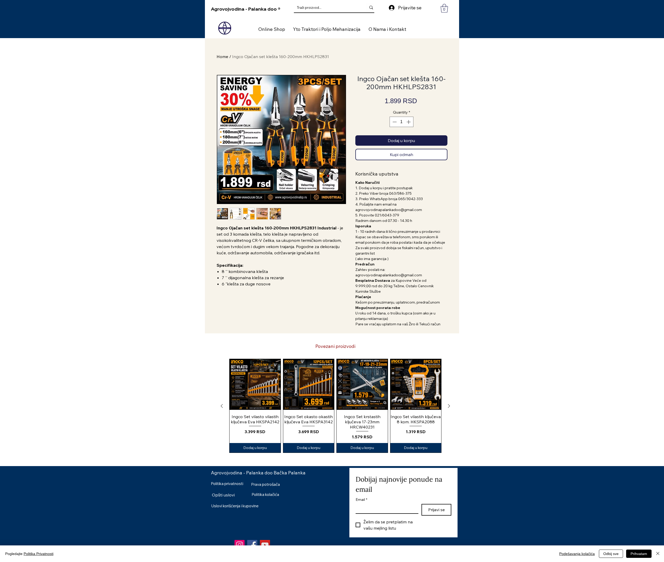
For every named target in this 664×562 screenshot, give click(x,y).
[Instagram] (239, 545)
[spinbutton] (401, 122)
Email (361, 499)
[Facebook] (252, 545)
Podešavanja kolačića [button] (577, 554)
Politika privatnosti (227, 483)
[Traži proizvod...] (371, 7)
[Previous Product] (222, 406)
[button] (444, 8)
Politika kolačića (265, 494)
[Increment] (409, 122)
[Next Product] (449, 406)
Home (222, 56)
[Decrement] (394, 122)
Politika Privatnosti (38, 554)
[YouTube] (265, 545)
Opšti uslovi (223, 494)
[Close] (658, 554)
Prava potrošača (265, 484)
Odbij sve (611, 554)
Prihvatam (639, 554)
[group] (335, 406)
